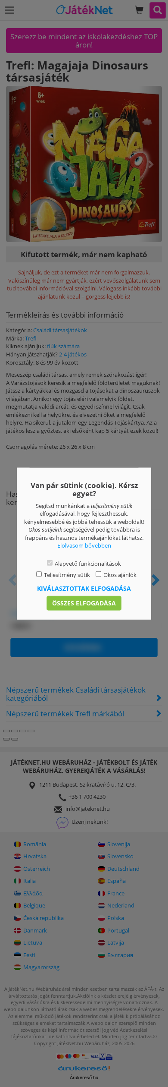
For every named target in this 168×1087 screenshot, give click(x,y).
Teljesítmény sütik (67, 575)
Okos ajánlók (120, 575)
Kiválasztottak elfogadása (84, 588)
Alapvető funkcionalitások (88, 563)
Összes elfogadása (84, 603)
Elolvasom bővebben (84, 545)
